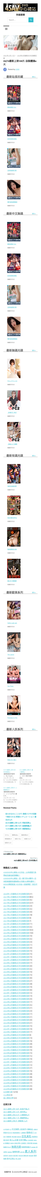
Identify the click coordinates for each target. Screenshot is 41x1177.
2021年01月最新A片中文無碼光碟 (16, 897)
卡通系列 (35, 1129)
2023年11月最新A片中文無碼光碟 (16, 993)
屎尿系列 (19, 1137)
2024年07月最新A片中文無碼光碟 (16, 1017)
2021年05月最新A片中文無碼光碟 (16, 909)
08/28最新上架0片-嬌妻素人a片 (15, 1121)
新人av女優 (14, 1140)
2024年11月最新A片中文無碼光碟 (16, 1026)
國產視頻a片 (24, 835)
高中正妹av (11, 1158)
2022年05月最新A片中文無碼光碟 (16, 942)
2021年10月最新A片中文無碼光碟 (16, 924)
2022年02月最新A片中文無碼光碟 (16, 933)
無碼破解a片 (8, 839)
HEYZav (7, 835)
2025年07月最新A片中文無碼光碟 (16, 1050)
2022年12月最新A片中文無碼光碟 (16, 960)
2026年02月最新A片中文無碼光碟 (16, 1071)
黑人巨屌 (18, 1159)
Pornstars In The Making (14, 718)
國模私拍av (15, 835)
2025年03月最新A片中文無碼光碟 (16, 1038)
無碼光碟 (16, 1147)
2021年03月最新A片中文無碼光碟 (16, 903)
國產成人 (30, 1132)
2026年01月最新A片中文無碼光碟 (16, 1068)
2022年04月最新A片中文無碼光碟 (16, 939)
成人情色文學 (8, 1098)
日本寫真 (30, 1140)
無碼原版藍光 (26, 1147)
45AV (17, 69)
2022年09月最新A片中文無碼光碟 (16, 951)
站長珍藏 (22, 1152)
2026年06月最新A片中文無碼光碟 (16, 1083)
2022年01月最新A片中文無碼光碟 (16, 930)
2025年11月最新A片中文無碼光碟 (16, 1062)
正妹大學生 (17, 1143)
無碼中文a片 (7, 1147)
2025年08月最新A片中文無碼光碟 (16, 1053)
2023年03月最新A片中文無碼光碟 (16, 969)
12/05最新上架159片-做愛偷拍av (18, 828)
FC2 (10, 1129)
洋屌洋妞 (30, 1143)
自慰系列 (5, 1156)
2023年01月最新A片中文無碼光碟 (16, 963)
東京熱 (12, 1143)
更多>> (34, 76)
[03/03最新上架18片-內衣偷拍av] (11, 776)
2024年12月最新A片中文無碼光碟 (16, 1029)
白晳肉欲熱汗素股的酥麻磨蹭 (15, 170)
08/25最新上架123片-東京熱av (15, 1112)
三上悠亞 (6, 1095)
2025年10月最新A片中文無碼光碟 (16, 1059)
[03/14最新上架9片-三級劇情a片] (11, 795)
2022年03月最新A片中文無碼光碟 (16, 936)
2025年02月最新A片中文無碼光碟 (16, 1035)
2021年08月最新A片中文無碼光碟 (16, 918)
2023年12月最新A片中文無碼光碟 (16, 996)
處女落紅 (15, 1156)
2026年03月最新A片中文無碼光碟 (16, 1074)
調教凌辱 (25, 1156)
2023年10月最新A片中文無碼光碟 (16, 990)
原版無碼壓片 (16, 1133)
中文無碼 (15, 1129)
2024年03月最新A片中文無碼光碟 (16, 1005)
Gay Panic (10, 686)
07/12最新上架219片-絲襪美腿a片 (18, 826)
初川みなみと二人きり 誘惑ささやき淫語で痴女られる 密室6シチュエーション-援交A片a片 (20, 817)
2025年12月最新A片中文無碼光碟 (16, 1065)
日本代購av (23, 1140)
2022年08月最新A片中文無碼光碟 (16, 948)
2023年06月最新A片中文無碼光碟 (16, 978)
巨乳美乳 (26, 1136)
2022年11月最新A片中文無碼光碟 (16, 957)
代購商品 (29, 1129)
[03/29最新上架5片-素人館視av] (28, 777)
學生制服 (14, 1137)
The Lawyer (10, 654)
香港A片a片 (8, 843)
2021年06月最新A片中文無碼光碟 (16, 912)
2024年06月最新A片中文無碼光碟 (16, 1014)
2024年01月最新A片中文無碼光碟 (16, 999)
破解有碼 (16, 1151)
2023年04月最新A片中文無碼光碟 (16, 972)
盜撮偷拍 (10, 1152)
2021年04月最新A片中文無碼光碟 (16, 906)
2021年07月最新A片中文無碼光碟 (16, 915)
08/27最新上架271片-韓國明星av (16, 1118)
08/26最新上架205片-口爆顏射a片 (16, 1115)
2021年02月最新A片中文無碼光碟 (16, 900)
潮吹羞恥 (35, 1143)
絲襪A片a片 (27, 839)
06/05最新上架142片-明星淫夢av (18, 823)
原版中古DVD (7, 1132)
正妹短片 (24, 1143)
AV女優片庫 (7, 1092)
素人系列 (30, 1151)
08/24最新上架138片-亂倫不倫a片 (16, 1109)
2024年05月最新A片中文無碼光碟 (16, 1011)
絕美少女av (18, 839)
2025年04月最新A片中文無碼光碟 (16, 1041)
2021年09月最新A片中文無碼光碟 (16, 921)
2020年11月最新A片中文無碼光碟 (16, 894)
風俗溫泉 (31, 1156)
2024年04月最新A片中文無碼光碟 (16, 1008)
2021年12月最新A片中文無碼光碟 (16, 927)
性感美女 (35, 1137)
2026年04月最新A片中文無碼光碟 (16, 1077)
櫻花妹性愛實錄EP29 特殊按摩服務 (17, 202)
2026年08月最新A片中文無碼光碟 (16, 1089)
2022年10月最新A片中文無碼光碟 (16, 954)
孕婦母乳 (8, 1137)
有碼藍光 (7, 1143)
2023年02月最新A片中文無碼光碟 (16, 966)
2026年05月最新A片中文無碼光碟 (16, 1080)
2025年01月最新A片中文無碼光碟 (16, 1032)
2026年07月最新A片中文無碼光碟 (16, 1086)
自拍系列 (11, 1156)
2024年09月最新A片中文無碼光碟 (16, 1023)
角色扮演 (21, 1156)
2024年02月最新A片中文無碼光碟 (16, 1002)
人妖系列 (22, 1129)
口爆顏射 (23, 1133)
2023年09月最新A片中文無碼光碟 (16, 987)
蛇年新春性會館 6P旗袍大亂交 (16, 139)
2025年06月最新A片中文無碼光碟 (16, 1047)
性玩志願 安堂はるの (13, 518)
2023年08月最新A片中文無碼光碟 (16, 984)
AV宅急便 (6, 1129)
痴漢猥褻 (33, 1147)
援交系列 (6, 1140)
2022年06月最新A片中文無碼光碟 (16, 945)
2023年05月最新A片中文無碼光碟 (16, 975)
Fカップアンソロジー (13, 381)
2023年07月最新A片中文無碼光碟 (16, 981)
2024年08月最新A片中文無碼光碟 (16, 1020)
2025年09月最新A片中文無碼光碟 (16, 1056)
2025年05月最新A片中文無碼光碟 (16, 1044)
